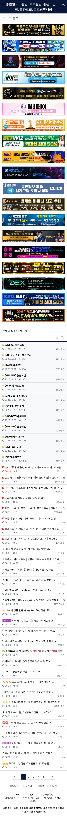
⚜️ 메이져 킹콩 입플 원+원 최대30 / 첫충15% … (27, 549)
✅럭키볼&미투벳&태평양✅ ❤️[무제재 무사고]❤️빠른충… (33, 651)
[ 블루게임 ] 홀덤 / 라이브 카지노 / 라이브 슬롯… (27, 691)
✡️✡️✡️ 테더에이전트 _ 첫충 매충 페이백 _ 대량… (28, 620)
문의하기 (41, 786)
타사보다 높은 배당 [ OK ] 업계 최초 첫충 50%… (27, 661)
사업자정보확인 (10, 797)
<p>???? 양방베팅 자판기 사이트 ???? (22, 671)
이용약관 (14, 786)
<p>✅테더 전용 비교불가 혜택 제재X (24, 497)
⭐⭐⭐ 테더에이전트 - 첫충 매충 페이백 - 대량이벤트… (32, 702)
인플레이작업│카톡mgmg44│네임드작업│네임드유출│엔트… (33, 477)
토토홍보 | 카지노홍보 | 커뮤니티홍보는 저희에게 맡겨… (33, 528)
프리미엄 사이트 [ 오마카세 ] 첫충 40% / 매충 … (27, 589)
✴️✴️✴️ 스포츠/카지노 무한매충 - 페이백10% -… (28, 681)
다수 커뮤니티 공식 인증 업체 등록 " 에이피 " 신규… (29, 630)
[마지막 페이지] (52, 777)
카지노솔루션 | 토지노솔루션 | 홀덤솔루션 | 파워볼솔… (33, 508)
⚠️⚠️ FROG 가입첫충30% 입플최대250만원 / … (27, 763)
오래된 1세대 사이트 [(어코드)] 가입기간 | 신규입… (30, 538)
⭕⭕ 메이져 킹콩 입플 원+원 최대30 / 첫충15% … (28, 722)
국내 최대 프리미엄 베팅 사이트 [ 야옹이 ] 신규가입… (29, 732)
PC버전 (53, 786)
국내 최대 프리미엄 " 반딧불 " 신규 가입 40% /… (27, 712)
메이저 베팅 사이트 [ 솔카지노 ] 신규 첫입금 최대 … (29, 640)
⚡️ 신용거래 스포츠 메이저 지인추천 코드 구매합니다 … (33, 487)
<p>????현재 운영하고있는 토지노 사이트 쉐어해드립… (33, 467)
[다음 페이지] (48, 777)
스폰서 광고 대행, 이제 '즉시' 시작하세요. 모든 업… (31, 518)
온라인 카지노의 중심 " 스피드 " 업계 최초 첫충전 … (29, 579)
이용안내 (27, 786)
